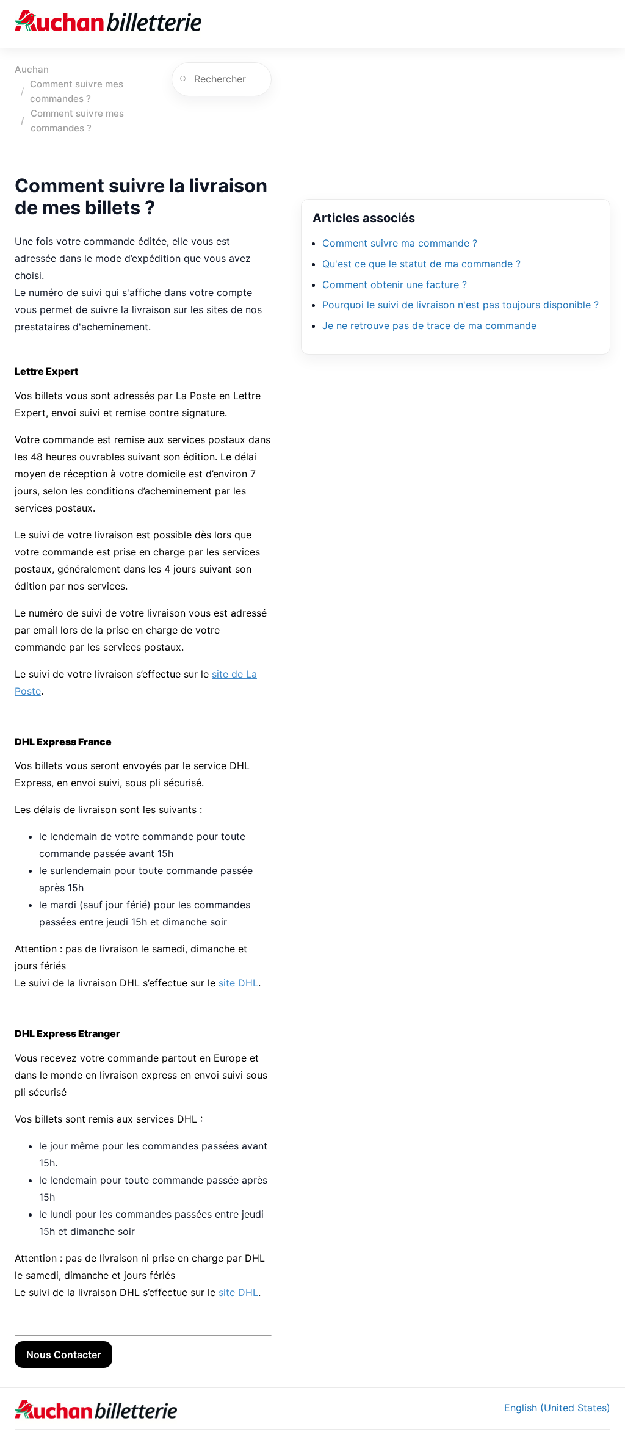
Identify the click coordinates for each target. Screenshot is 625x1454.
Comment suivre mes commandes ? (76, 91)
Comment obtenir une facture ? (394, 284)
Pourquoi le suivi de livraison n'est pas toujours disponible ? (460, 304)
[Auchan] (108, 24)
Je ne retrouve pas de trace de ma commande (429, 325)
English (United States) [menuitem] (557, 1408)
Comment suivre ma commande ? (399, 243)
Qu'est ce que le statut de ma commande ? (421, 264)
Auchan (32, 69)
